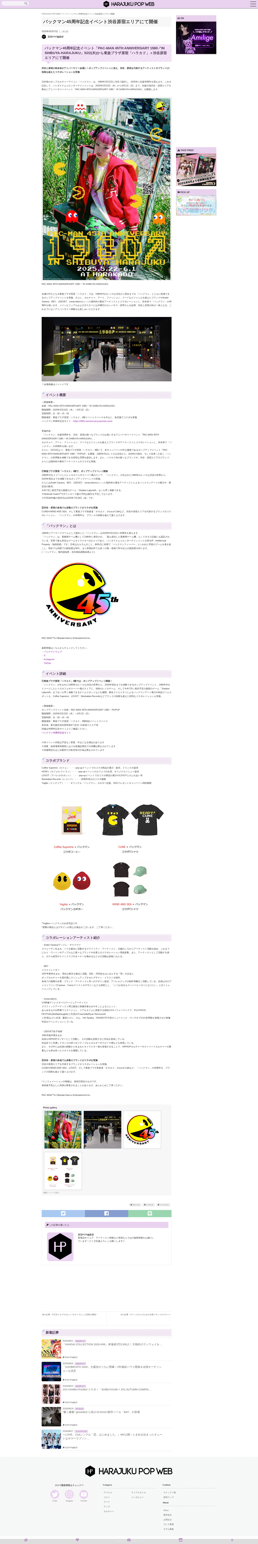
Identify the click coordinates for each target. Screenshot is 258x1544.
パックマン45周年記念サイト (56, 732)
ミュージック (81, 1431)
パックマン (164, 1205)
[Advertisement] (74, 1290)
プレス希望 (168, 1524)
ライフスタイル (138, 1492)
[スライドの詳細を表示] (196, 53)
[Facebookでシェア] (106, 1213)
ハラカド (149, 1205)
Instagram (49, 659)
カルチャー (80, 1341)
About (166, 1510)
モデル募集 (168, 1529)
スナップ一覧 (169, 1492)
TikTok (47, 663)
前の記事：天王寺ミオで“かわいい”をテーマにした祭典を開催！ (70, 1314)
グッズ (65, 31)
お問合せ (167, 1520)
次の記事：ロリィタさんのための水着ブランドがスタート (145, 1314)
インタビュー (137, 1497)
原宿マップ (168, 1497)
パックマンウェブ (53, 651)
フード (107, 1502)
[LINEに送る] (150, 1213)
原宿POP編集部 (56, 36)
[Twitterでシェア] (63, 1213)
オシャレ (136, 1205)
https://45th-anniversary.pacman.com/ (92, 421)
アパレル (79, 1409)
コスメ (107, 1497)
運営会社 (167, 1515)
